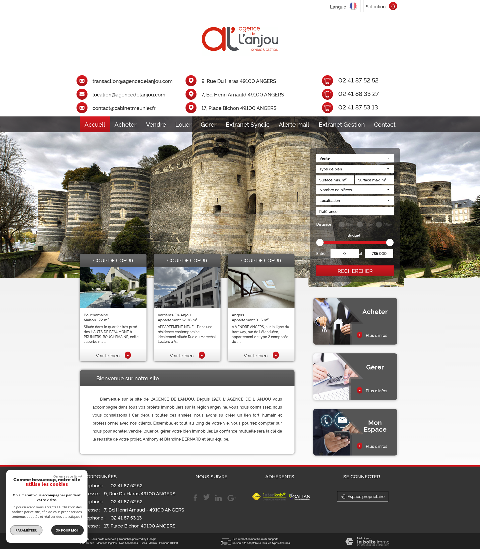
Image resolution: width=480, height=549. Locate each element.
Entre (321, 253)
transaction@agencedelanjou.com (132, 80)
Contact (385, 124)
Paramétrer (26, 530)
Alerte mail (294, 124)
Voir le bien (112, 355)
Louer (183, 124)
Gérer (208, 124)
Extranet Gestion (342, 124)
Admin (153, 543)
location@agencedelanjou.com (128, 94)
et (360, 253)
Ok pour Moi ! (68, 530)
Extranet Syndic (248, 124)
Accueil (94, 124)
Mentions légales (106, 543)
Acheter (125, 124)
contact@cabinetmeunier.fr (124, 107)
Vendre (156, 124)
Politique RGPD (168, 543)
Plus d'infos (373, 335)
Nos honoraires (128, 543)
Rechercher (355, 270)
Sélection (376, 6)
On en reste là (65, 476)
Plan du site (87, 543)
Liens (143, 543)
